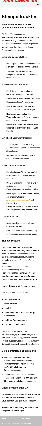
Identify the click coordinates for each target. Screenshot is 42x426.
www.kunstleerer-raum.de (18, 200)
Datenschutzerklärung (22, 423)
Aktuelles (6, 423)
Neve (4, 418)
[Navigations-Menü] (37, 4)
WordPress (25, 418)
